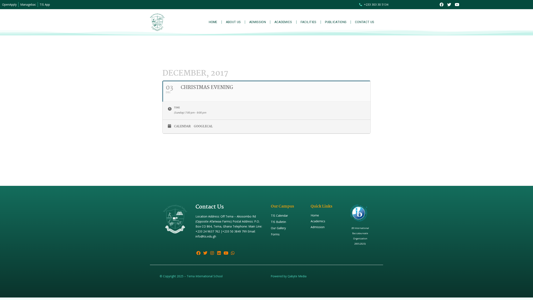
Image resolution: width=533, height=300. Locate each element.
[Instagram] (212, 253)
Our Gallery (278, 228)
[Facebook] (441, 4)
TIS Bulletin (278, 222)
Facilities (308, 22)
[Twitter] (449, 4)
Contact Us (364, 22)
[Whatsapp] (233, 253)
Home (213, 22)
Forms (275, 234)
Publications (336, 22)
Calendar (182, 126)
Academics (283, 22)
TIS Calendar (279, 216)
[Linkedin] (219, 253)
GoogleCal (203, 126)
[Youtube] (457, 4)
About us (233, 22)
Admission (257, 22)
